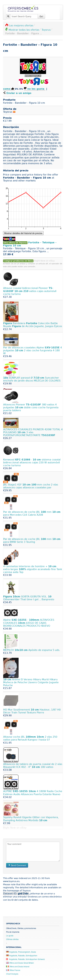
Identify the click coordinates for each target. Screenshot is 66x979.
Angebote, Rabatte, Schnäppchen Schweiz (27, 959)
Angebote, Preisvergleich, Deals (22, 951)
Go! (41, 16)
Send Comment (18, 865)
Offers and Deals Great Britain (21, 962)
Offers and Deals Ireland (19, 966)
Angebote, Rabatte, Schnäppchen (23, 955)
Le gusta (9, 935)
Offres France (14, 970)
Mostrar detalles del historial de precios (23, 233)
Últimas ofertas (12, 939)
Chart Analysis (12, 973)
